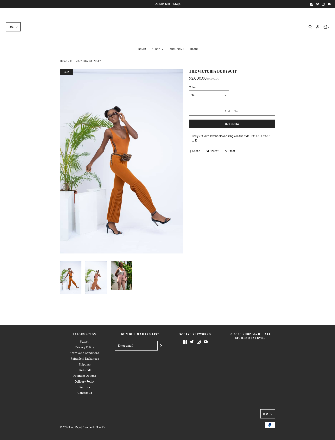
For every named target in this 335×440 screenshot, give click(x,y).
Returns (84, 387)
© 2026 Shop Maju (70, 427)
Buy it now (232, 123)
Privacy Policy (84, 347)
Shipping (85, 364)
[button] (13, 26)
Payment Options (84, 375)
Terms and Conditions (84, 353)
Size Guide (85, 370)
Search (84, 341)
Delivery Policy (85, 381)
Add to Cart (232, 111)
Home (141, 49)
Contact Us (85, 392)
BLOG (194, 49)
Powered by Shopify (94, 427)
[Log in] (317, 27)
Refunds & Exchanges (85, 358)
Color (192, 87)
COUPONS (177, 49)
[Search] (310, 27)
